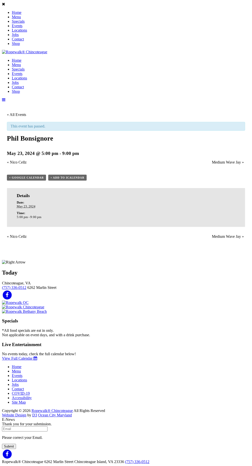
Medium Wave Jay (228, 162)
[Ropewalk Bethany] (24, 311)
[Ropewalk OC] (15, 302)
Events (17, 26)
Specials (18, 21)
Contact (18, 39)
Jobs (15, 35)
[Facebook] (7, 295)
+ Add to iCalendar (67, 177)
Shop (16, 43)
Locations (19, 30)
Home (16, 12)
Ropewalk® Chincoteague (52, 411)
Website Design (14, 415)
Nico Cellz (17, 162)
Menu (16, 17)
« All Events (16, 114)
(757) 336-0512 (14, 287)
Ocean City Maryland (55, 415)
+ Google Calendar (26, 177)
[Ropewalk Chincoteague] (23, 307)
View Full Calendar (17, 358)
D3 (34, 415)
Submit (9, 446)
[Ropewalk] (24, 52)
